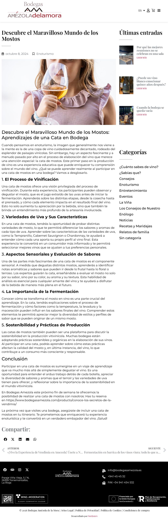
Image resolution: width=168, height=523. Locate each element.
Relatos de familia (134, 232)
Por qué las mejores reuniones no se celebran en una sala (150, 50)
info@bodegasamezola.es (124, 470)
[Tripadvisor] (12, 470)
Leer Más (142, 57)
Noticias (126, 220)
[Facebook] (5, 470)
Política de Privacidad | (87, 510)
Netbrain (93, 516)
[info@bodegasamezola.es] (103, 470)
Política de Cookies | (112, 510)
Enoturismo (45, 54)
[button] (5, 439)
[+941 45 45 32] (103, 476)
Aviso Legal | (67, 510)
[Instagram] (19, 470)
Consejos (126, 179)
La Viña (125, 202)
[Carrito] (153, 10)
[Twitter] (27, 470)
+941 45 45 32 (116, 476)
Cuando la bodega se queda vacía (150, 109)
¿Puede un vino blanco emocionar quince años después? (151, 81)
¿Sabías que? (130, 173)
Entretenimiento (133, 191)
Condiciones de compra (136, 510)
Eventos (126, 196)
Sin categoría (130, 238)
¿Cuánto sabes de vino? (138, 167)
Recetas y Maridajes (135, 226)
